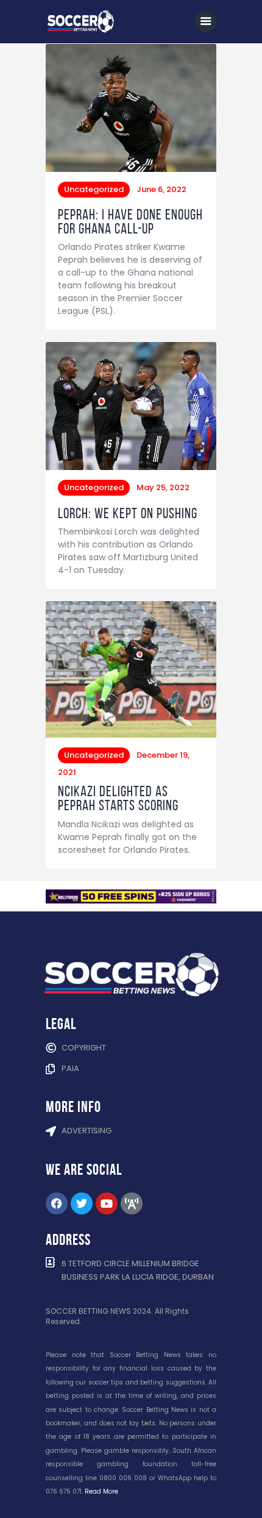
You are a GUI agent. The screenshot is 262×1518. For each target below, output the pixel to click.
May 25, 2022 (162, 487)
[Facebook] (57, 1203)
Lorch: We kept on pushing (127, 514)
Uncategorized (94, 189)
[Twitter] (82, 1203)
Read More (101, 1491)
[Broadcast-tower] (132, 1203)
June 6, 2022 (161, 189)
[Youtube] (107, 1203)
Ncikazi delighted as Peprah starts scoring (118, 799)
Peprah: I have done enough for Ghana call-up (130, 222)
